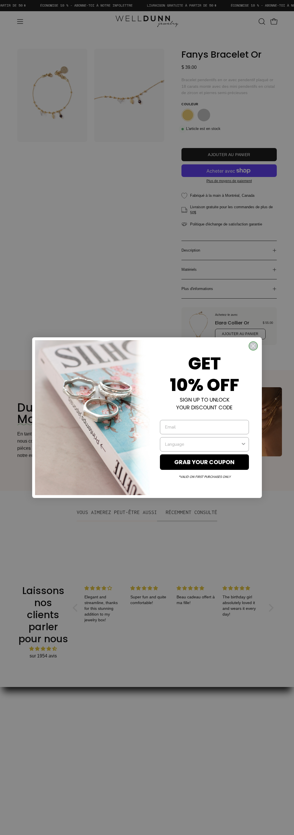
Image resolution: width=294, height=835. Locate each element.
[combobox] (203, 444)
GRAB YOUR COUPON (204, 462)
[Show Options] (243, 444)
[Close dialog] (253, 346)
